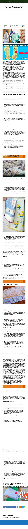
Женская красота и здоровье (11, 1)
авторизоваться (17, 517)
